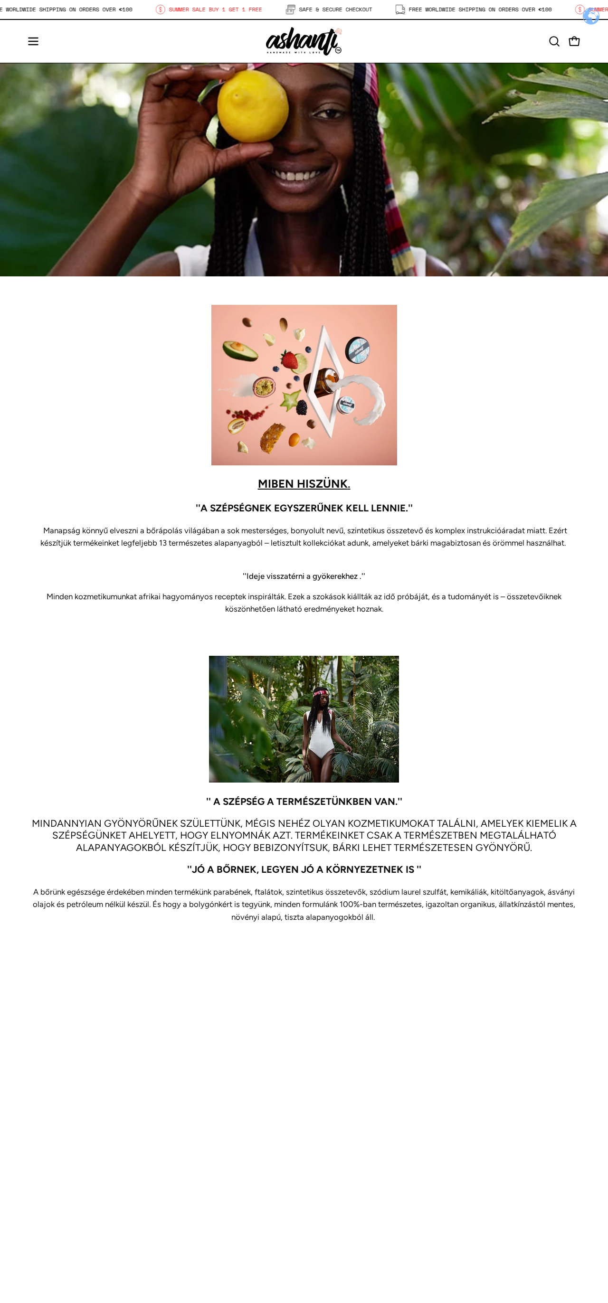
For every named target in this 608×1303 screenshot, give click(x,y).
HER (179, 1160)
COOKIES (331, 1209)
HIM (178, 1176)
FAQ (321, 1176)
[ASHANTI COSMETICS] (304, 41)
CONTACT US (195, 1209)
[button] (554, 41)
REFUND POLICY (344, 1225)
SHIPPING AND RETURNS (361, 1160)
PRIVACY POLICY (345, 1193)
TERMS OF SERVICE (350, 1242)
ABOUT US (190, 1193)
